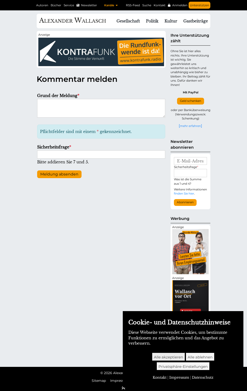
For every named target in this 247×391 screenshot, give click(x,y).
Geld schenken (190, 101)
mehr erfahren (190, 125)
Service (69, 5)
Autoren (42, 5)
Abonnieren (185, 202)
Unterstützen (199, 5)
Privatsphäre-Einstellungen (183, 366)
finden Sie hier (184, 193)
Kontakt (159, 5)
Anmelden (179, 5)
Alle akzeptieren (168, 357)
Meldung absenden (59, 174)
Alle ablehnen (200, 357)
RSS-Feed (133, 5)
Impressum (120, 380)
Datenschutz (202, 377)
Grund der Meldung (58, 95)
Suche (146, 5)
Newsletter (89, 5)
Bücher (56, 5)
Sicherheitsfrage (54, 147)
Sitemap (99, 380)
